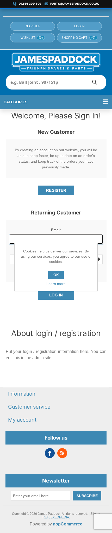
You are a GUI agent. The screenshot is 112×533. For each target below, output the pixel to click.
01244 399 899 (30, 3)
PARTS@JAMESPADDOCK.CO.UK (74, 3)
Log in (79, 26)
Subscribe (87, 496)
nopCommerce (67, 524)
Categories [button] (15, 102)
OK (56, 275)
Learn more (56, 284)
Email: (56, 230)
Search (94, 82)
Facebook (50, 453)
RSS (62, 453)
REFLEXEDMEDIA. (56, 517)
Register (33, 26)
